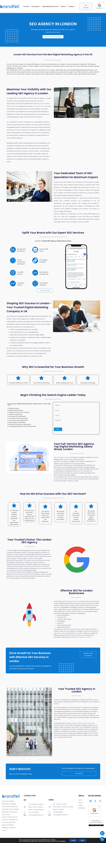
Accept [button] (73, 840)
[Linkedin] (90, 801)
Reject (82, 840)
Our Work (26, 6)
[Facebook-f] (95, 801)
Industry (63, 6)
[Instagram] (100, 801)
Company (71, 6)
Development (35, 6)
